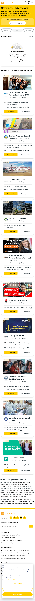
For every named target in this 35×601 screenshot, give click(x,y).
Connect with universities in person (11, 540)
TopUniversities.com (6, 482)
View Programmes (25, 111)
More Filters (28, 30)
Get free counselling (7, 543)
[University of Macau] (6, 180)
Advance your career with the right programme (15, 550)
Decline (17, 589)
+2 (21, 430)
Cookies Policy (12, 580)
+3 (29, 386)
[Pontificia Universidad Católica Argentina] (6, 377)
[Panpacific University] (6, 219)
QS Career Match (5, 499)
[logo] (8, 2)
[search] (25, 2)
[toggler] (32, 2)
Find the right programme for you (11, 535)
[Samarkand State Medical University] (6, 419)
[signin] (28, 2)
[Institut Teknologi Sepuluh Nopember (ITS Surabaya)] (6, 137)
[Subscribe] (31, 526)
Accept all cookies (17, 594)
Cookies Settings (17, 583)
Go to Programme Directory (17, 23)
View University (11, 111)
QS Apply (9, 494)
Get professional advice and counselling (13, 558)
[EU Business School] (6, 458)
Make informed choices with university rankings (15, 553)
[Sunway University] (6, 336)
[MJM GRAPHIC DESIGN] (6, 301)
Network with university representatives (13, 555)
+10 (31, 307)
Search (6, 30)
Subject (17, 30)
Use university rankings (8, 538)
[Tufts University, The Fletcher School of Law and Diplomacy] (6, 256)
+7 (18, 104)
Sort (30, 36)
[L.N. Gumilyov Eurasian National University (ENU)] (6, 93)
